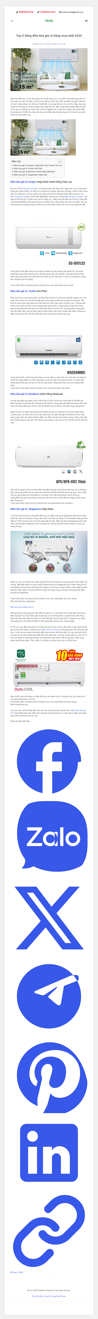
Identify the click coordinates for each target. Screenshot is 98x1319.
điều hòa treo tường (50, 629)
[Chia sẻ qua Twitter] (49, 956)
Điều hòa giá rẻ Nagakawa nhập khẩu (30, 175)
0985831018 (26, 12)
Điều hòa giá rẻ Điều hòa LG (22, 607)
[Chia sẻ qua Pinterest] (49, 1112)
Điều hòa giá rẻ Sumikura (24, 393)
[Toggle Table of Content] (59, 162)
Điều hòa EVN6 (59, 44)
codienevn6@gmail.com (72, 12)
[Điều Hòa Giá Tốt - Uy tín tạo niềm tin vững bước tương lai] (49, 21)
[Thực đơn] (11, 21)
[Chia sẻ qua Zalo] (49, 877)
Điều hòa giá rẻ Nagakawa (25, 509)
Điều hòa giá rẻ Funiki (23, 291)
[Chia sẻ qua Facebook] (49, 799)
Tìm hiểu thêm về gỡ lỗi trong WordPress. (49, 1296)
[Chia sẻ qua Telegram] (49, 1034)
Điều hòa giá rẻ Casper (23, 181)
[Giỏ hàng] (86, 21)
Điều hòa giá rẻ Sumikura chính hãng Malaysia (34, 171)
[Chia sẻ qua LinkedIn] (49, 1190)
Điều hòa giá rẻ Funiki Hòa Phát (28, 168)
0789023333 (47, 12)
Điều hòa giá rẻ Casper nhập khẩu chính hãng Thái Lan (38, 165)
